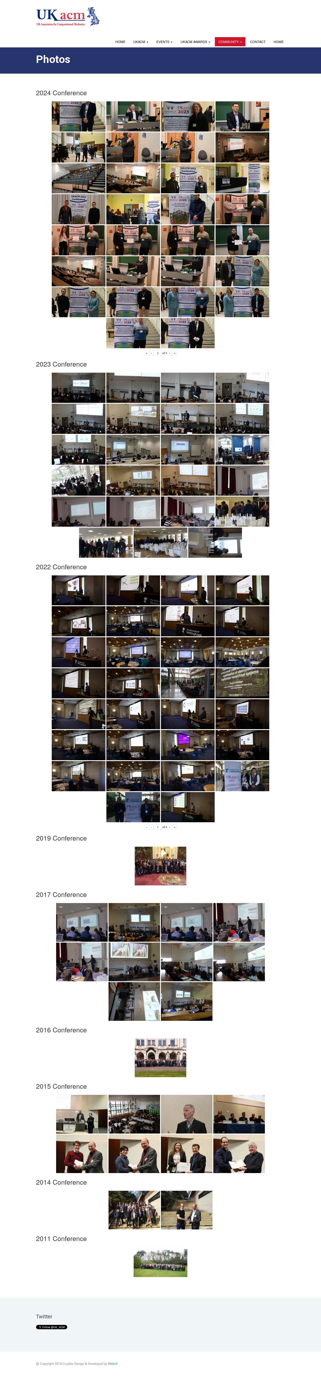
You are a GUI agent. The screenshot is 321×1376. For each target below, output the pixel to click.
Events (163, 41)
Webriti (113, 1364)
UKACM (139, 41)
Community (229, 41)
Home (120, 41)
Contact (258, 41)
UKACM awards (194, 41)
